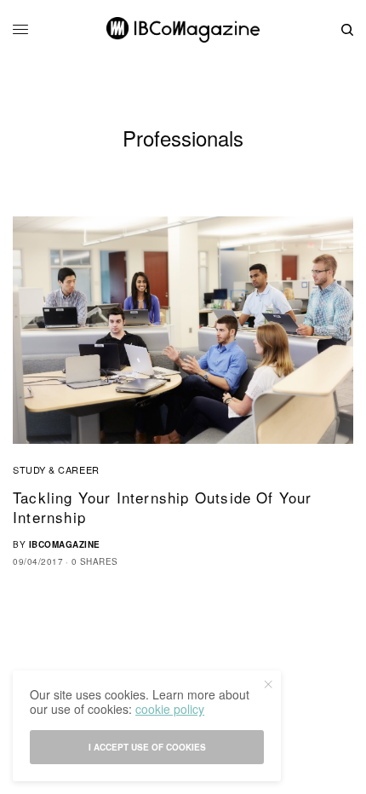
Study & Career (56, 469)
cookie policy (169, 708)
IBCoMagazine (64, 544)
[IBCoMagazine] (183, 30)
